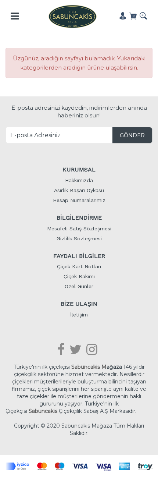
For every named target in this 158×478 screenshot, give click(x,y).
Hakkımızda (79, 180)
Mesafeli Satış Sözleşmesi (79, 228)
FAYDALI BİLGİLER (79, 255)
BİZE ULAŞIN (79, 303)
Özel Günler (79, 286)
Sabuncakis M (89, 367)
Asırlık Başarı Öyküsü (79, 190)
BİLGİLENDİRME (79, 217)
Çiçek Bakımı (79, 276)
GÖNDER (132, 135)
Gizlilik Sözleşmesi (79, 238)
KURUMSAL (79, 169)
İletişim (79, 315)
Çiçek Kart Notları (79, 266)
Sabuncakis (43, 411)
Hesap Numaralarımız (79, 200)
